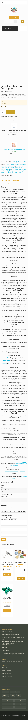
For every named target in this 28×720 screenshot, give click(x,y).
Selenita (24, 462)
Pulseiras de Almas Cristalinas (19, 161)
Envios (3, 679)
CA (19, 661)
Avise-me (20, 578)
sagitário (23, 171)
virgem (16, 172)
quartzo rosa (15, 171)
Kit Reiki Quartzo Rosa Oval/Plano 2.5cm (14, 149)
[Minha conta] (22, 21)
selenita (3, 172)
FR (9, 661)
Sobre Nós (4, 667)
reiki (19, 171)
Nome (3, 527)
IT (11, 661)
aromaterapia (22, 164)
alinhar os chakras (10, 164)
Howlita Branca (14, 167)
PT (2, 661)
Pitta (13, 169)
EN (4, 661)
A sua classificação (5, 517)
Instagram (15, 471)
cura (17, 166)
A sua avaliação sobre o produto (9, 519)
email (11, 471)
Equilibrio (21, 166)
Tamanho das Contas (7, 107)
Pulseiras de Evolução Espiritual (19, 163)
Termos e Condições (6, 670)
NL (16, 661)
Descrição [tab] (4, 180)
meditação (8, 169)
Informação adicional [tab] (13, 180)
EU (21, 661)
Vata (13, 172)
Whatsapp (7, 471)
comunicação (12, 166)
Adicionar (10, 112)
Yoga (19, 172)
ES (7, 661)
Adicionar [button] (6, 574)
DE (14, 661)
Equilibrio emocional (5, 167)
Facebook (22, 471)
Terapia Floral (8, 172)
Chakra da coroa (5, 166)
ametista (17, 164)
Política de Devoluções (7, 676)
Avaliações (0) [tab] (5, 183)
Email (2, 532)
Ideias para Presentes (6, 163)
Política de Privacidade (7, 673)
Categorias (8, 28)
